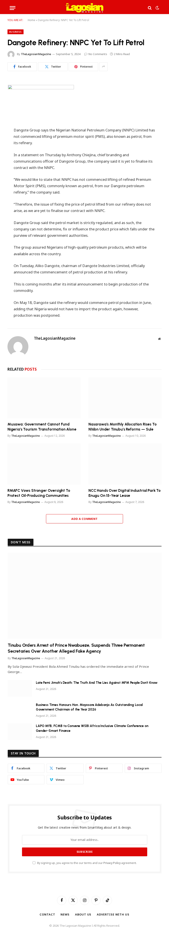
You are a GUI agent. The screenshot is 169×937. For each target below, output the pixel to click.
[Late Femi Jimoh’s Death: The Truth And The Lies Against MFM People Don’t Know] (20, 688)
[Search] (149, 8)
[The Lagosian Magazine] (85, 8)
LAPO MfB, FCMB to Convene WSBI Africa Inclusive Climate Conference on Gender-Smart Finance (92, 728)
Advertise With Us (113, 914)
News (65, 914)
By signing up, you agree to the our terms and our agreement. (87, 863)
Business (15, 31)
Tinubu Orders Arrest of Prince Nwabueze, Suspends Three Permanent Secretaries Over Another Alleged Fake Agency (76, 648)
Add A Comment (84, 519)
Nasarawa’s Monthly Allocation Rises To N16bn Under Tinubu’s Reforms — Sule (122, 426)
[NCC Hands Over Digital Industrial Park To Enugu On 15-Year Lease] (125, 464)
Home (31, 20)
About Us (83, 914)
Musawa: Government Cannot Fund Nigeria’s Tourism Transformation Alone (41, 426)
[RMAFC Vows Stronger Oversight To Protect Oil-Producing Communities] (44, 464)
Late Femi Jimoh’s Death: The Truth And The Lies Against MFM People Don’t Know (96, 683)
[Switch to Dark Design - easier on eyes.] (156, 8)
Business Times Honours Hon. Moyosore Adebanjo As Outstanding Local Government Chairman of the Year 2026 (89, 707)
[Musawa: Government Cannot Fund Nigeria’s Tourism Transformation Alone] (44, 397)
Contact (47, 914)
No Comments (97, 54)
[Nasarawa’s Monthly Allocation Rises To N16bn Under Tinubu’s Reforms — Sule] (125, 397)
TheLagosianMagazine (36, 54)
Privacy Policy (112, 863)
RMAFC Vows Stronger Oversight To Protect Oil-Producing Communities (38, 493)
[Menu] (12, 8)
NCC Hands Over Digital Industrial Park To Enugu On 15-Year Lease (124, 493)
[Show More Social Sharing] (103, 66)
